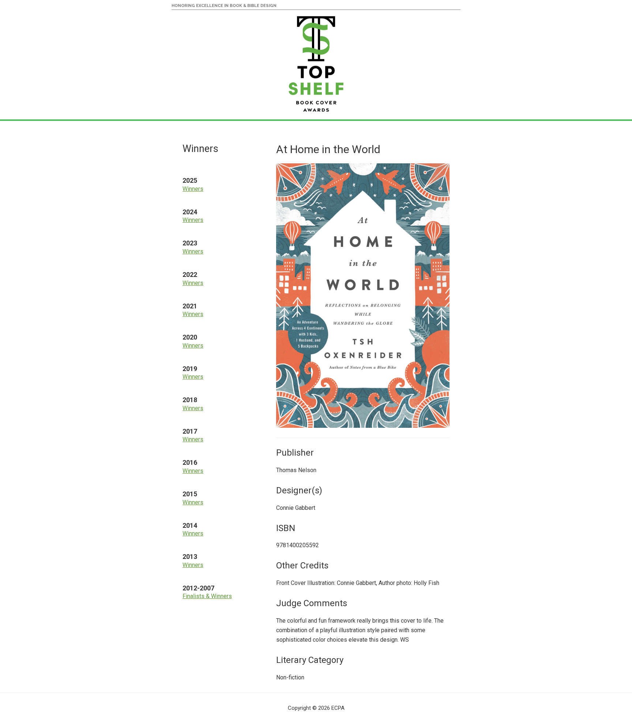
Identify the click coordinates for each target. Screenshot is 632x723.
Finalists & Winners (207, 596)
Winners (193, 188)
